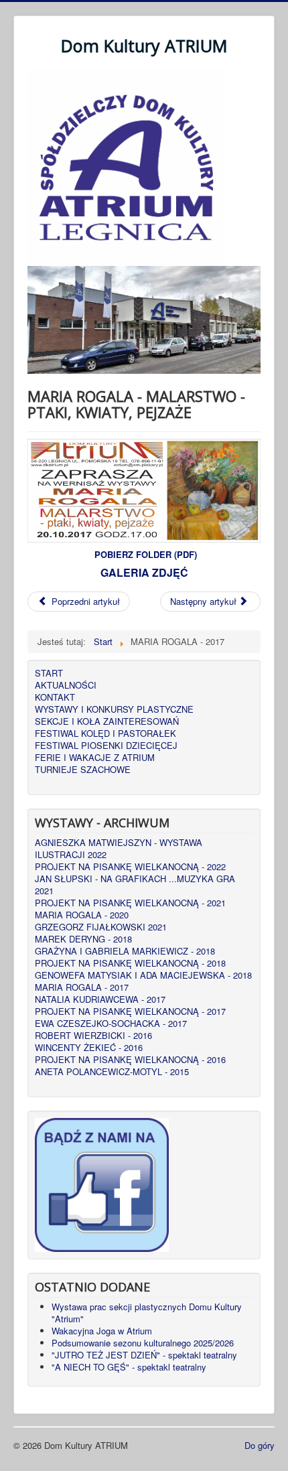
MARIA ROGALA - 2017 (82, 987)
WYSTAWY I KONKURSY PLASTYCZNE (114, 709)
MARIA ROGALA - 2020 (82, 915)
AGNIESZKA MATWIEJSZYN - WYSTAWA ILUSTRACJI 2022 (118, 849)
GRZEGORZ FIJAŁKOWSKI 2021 (101, 927)
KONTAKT (55, 697)
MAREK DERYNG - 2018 (83, 939)
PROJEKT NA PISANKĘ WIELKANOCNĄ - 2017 (130, 1011)
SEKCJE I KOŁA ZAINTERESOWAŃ (107, 721)
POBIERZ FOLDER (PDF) (145, 554)
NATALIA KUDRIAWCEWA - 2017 (100, 999)
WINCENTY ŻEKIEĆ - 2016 (89, 1048)
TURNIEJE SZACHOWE (83, 770)
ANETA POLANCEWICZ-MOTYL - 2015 (112, 1072)
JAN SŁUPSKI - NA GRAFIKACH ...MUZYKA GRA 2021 (135, 885)
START (49, 673)
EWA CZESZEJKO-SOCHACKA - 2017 (111, 1024)
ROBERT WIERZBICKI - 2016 (93, 1036)
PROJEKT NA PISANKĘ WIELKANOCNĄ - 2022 (130, 867)
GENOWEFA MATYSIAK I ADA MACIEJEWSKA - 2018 (143, 975)
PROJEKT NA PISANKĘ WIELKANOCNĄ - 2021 (130, 903)
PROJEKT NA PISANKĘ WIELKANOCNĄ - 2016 (130, 1060)
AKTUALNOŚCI (65, 685)
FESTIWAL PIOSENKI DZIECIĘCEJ (106, 746)
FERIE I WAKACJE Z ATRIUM (95, 758)
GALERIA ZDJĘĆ (144, 572)
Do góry (259, 1445)
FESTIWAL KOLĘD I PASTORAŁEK (105, 733)
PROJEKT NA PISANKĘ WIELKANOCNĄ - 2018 (130, 963)
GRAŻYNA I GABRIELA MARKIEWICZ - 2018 (125, 951)
